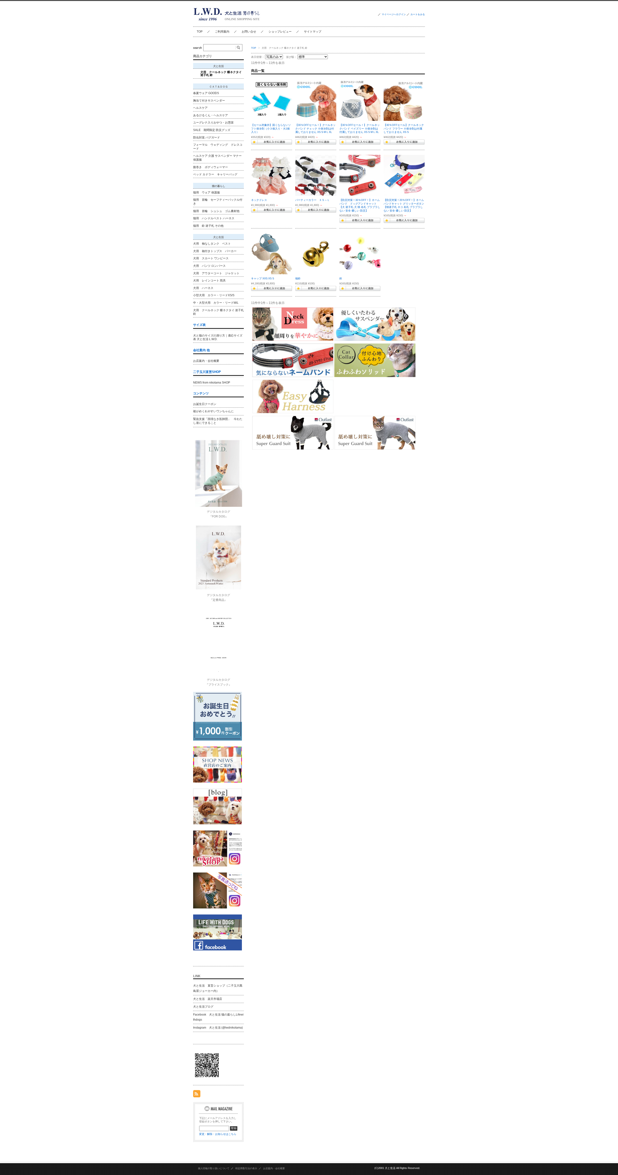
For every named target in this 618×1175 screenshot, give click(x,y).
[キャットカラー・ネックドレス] (271, 175)
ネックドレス (259, 200)
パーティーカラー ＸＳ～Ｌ (312, 200)
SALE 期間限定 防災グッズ (211, 130)
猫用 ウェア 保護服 (206, 192)
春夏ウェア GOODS (206, 93)
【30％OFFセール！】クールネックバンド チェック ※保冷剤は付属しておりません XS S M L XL (315, 128)
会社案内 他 (201, 350)
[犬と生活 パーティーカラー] (315, 175)
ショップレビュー (280, 31)
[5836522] (359, 100)
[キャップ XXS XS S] (271, 253)
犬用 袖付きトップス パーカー (215, 251)
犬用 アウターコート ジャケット (216, 273)
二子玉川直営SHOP (207, 372)
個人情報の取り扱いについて (213, 1168)
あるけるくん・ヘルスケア (210, 115)
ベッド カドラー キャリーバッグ (215, 174)
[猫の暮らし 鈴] (359, 253)
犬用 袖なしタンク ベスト (212, 243)
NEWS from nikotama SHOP (211, 382)
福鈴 (298, 278)
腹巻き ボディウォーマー (210, 167)
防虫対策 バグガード (206, 137)
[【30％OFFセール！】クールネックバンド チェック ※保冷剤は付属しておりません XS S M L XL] (315, 100)
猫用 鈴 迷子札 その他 (208, 225)
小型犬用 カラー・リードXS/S (213, 295)
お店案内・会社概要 (206, 361)
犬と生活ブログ (203, 1006)
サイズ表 (199, 325)
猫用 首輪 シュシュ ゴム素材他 (216, 211)
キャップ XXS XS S (262, 278)
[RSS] (196, 1095)
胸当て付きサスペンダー (209, 100)
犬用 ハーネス (203, 288)
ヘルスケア (200, 108)
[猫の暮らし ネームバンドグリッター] (404, 175)
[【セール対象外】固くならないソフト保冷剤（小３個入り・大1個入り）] (271, 100)
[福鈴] (315, 253)
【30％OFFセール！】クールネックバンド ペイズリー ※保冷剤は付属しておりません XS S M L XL (359, 128)
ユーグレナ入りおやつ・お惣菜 (213, 122)
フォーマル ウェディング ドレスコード (217, 146)
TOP (200, 31)
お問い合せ (249, 31)
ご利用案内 (222, 31)
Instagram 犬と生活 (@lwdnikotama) (218, 1027)
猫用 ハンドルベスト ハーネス (213, 218)
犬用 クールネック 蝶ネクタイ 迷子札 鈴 (221, 73)
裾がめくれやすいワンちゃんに (213, 411)
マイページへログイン (394, 14)
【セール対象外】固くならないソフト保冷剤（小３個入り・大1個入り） (271, 128)
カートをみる (417, 14)
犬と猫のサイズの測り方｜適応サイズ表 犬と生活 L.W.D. (217, 337)
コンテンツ (201, 393)
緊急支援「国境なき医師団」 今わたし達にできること (217, 421)
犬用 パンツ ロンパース (209, 266)
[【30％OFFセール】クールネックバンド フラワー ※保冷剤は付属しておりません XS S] (404, 100)
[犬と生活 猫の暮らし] (227, 23)
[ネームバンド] (359, 175)
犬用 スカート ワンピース (211, 258)
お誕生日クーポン (204, 404)
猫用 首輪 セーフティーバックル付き (217, 201)
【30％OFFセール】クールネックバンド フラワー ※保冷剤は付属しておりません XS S (404, 128)
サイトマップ (312, 31)
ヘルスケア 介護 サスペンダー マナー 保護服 (217, 157)
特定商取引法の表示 (246, 1168)
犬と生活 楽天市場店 (207, 999)
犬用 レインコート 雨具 (209, 280)
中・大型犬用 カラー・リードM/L (216, 302)
